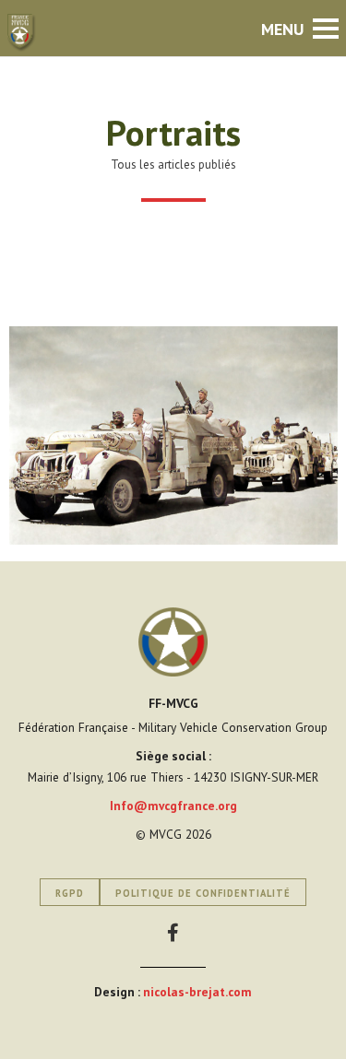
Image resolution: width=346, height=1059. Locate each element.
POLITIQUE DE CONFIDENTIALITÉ (203, 893)
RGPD (69, 893)
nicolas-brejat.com (197, 991)
